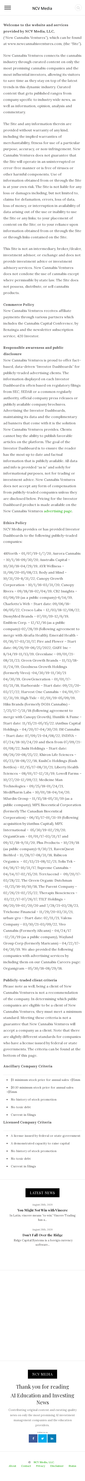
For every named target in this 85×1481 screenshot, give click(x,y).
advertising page (58, 511)
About (12, 1465)
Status (72, 1465)
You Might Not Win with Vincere (42, 1210)
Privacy (40, 1465)
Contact (26, 1465)
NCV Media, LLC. (44, 1462)
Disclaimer (57, 1465)
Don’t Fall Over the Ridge (42, 1235)
